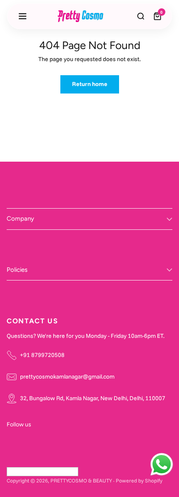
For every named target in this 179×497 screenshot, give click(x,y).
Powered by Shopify (139, 480)
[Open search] (140, 16)
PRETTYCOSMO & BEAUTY (81, 480)
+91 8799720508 (42, 355)
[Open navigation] (22, 16)
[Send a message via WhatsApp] (162, 464)
